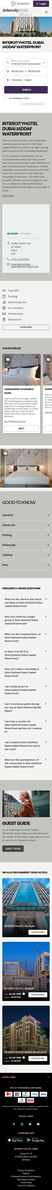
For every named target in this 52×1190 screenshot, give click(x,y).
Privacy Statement (26, 1170)
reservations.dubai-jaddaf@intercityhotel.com (24, 265)
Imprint (26, 1173)
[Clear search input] (44, 62)
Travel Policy (26, 1182)
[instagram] (22, 1124)
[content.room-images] (8, 359)
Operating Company (26, 1179)
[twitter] (30, 1124)
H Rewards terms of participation (26, 1176)
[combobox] (26, 62)
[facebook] (14, 1124)
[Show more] (5, 453)
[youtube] (38, 1124)
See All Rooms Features (15, 421)
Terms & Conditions (26, 1185)
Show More (26, 327)
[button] (21, 394)
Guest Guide (13, 848)
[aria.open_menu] (46, 12)
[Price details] (23, 993)
